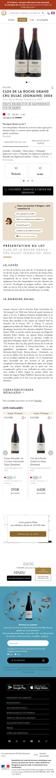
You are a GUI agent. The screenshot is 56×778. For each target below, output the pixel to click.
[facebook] (9, 741)
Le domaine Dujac (18, 298)
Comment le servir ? (23, 225)
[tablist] (28, 142)
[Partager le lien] (52, 87)
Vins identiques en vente (19, 578)
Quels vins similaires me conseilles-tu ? (29, 219)
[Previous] (5, 452)
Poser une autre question (27, 236)
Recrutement (13, 702)
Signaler (38, 400)
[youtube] (31, 741)
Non (18, 654)
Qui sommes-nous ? (17, 707)
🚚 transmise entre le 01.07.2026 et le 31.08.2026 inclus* (28, 4)
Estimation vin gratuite (19, 697)
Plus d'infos (7, 136)
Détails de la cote (28, 534)
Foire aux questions (17, 733)
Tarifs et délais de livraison (21, 718)
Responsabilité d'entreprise (21, 713)
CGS (36, 754)
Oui (11, 654)
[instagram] (24, 741)
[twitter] (17, 741)
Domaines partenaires (18, 723)
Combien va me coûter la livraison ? (28, 230)
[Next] (50, 452)
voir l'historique (43, 571)
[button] (26, 52)
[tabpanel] (28, 155)
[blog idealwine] (46, 741)
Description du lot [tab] (15, 142)
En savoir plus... (8, 159)
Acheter (11, 19)
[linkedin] (39, 741)
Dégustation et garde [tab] (40, 142)
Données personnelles (44, 754)
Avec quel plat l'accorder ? (25, 214)
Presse (10, 728)
